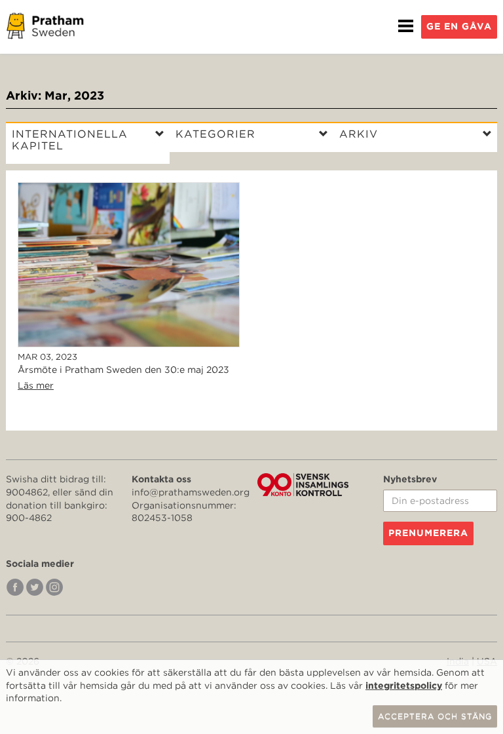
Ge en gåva (459, 26)
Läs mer (36, 385)
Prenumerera (428, 533)
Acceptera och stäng (435, 716)
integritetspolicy (403, 685)
